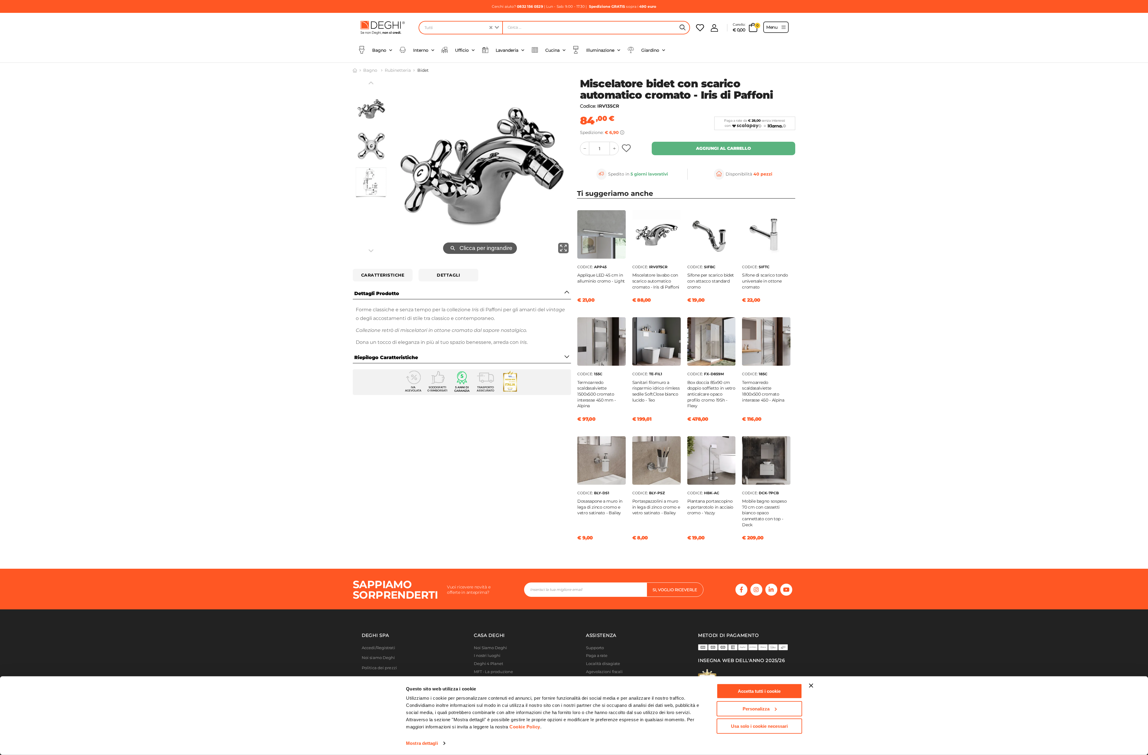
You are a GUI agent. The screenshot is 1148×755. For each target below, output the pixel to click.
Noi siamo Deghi (378, 657)
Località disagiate (603, 663)
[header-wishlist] (700, 28)
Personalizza (756, 708)
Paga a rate (596, 655)
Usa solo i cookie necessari (759, 726)
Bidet (423, 70)
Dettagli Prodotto (376, 293)
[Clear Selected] (490, 27)
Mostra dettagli (422, 743)
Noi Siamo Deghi (490, 648)
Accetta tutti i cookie (759, 691)
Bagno (370, 70)
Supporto (595, 648)
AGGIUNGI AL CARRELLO (723, 148)
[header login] (714, 28)
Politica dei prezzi (379, 668)
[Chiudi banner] (811, 686)
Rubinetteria (398, 70)
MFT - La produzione (493, 671)
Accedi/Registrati (378, 648)
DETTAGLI (448, 275)
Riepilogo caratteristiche (386, 357)
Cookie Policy (524, 726)
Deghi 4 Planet (488, 663)
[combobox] (460, 27)
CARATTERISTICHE (382, 275)
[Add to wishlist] (627, 148)
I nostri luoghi (487, 655)
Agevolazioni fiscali (604, 671)
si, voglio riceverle (675, 589)
